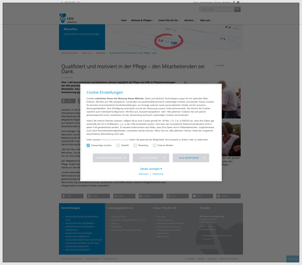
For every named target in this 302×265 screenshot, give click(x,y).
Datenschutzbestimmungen (115, 139)
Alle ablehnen (149, 157)
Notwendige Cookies (101, 145)
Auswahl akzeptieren (109, 157)
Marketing (143, 145)
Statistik (125, 145)
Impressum (143, 174)
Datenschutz (158, 174)
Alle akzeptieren (189, 157)
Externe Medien (165, 145)
